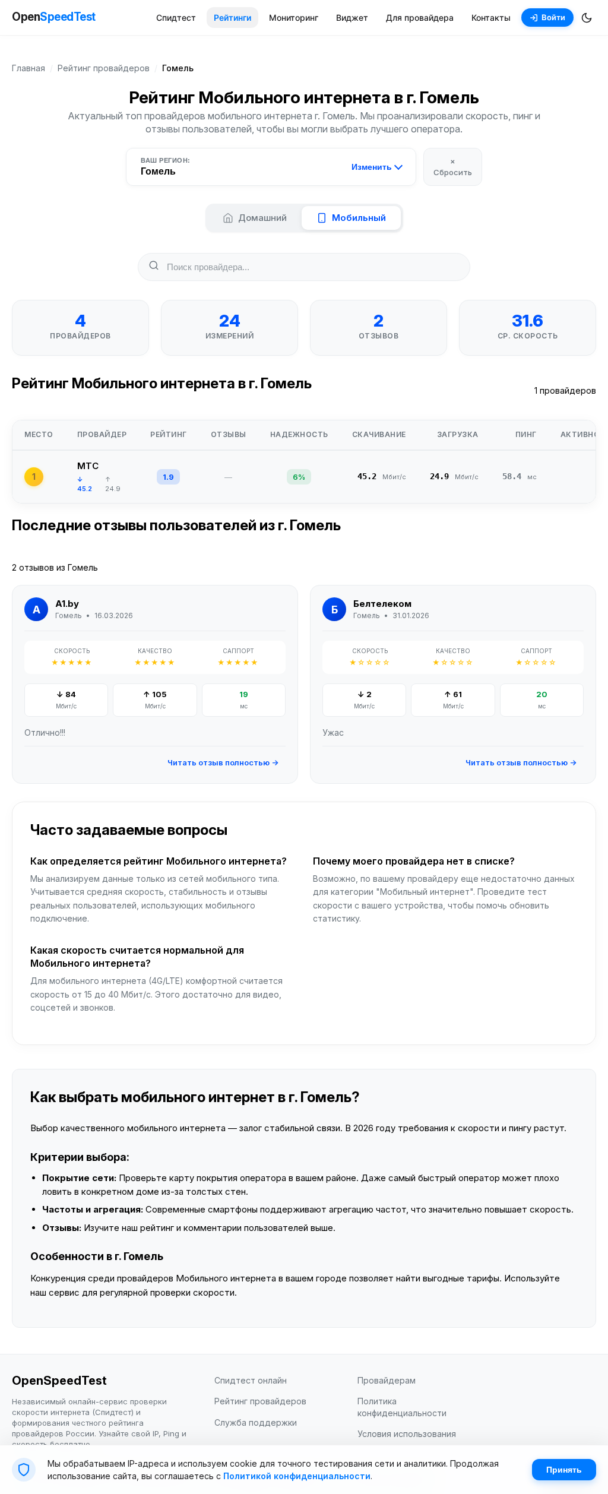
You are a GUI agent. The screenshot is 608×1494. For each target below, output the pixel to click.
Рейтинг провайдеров (104, 68)
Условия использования (406, 1434)
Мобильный (359, 217)
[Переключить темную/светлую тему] (586, 17)
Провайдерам (386, 1380)
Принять (564, 1469)
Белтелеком (382, 603)
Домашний (262, 217)
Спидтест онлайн (250, 1380)
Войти (553, 17)
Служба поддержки (255, 1422)
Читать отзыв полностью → (222, 762)
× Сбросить (452, 166)
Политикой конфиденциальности (296, 1476)
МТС (88, 465)
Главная (28, 68)
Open (54, 17)
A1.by (67, 603)
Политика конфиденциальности (401, 1407)
